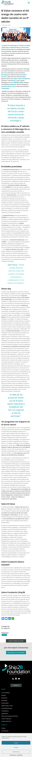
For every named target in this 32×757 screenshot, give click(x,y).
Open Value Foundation (21, 78)
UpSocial (13, 84)
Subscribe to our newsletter (16, 652)
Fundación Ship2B (6, 139)
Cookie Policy (13, 755)
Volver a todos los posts (16, 641)
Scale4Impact (4, 731)
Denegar (16, 747)
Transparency (5, 711)
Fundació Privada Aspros (10, 45)
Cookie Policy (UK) (6, 718)
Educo (13, 80)
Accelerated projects (6, 708)
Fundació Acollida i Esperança (17, 185)
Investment (4, 700)
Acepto (16, 743)
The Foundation (5, 692)
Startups (3, 695)
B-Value (4, 635)
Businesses (4, 698)
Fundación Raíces (15, 47)
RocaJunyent (6, 75)
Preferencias (16, 752)
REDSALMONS (18, 82)
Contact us (16, 685)
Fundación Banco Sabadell (21, 137)
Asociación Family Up (17, 240)
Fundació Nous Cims (8, 86)
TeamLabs (5, 88)
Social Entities (5, 703)
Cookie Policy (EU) (6, 721)
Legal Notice (19, 755)
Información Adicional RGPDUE (9, 716)
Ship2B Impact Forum (7, 705)
